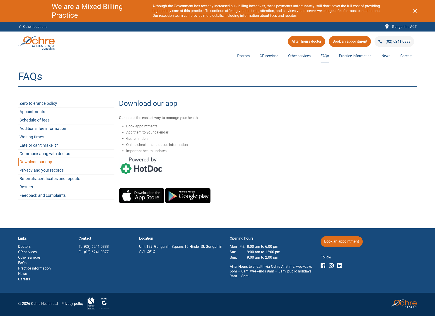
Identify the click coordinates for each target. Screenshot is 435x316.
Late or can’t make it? (38, 145)
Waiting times (31, 136)
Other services (299, 56)
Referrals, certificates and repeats (49, 178)
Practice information (355, 56)
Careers (406, 56)
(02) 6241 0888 (96, 246)
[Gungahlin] (36, 38)
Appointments (32, 111)
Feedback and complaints (42, 195)
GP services (269, 56)
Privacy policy (72, 303)
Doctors (243, 56)
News (386, 56)
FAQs (325, 56)
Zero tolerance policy (38, 103)
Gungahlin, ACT (401, 26)
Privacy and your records (41, 170)
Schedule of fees (34, 120)
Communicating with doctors (45, 153)
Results (26, 187)
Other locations (35, 26)
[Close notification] (415, 11)
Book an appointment (350, 43)
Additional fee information (42, 128)
